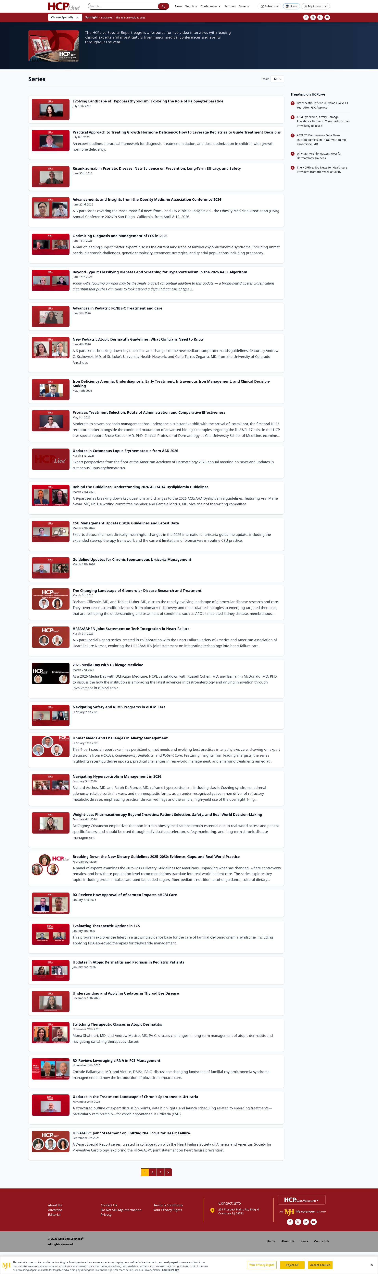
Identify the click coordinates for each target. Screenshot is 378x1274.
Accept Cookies (320, 1265)
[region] (189, 1265)
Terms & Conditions (168, 1205)
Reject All (292, 1265)
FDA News (106, 17)
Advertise (55, 1210)
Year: (265, 79)
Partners (230, 6)
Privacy (106, 1214)
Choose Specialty (62, 17)
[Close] (371, 1264)
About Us (55, 1205)
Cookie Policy (170, 1270)
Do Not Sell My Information (121, 1210)
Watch (189, 6)
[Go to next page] (168, 1172)
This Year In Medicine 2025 (130, 17)
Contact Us (109, 1205)
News (178, 6)
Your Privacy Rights (168, 1210)
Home (271, 1241)
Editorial (54, 1214)
